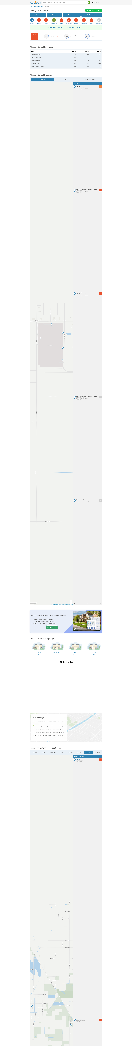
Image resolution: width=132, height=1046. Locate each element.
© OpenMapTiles (67, 604)
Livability (93, 2)
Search (31, 6)
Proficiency (42, 79)
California (36, 6)
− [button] (71, 603)
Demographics (71, 14)
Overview (38, 14)
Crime (61, 752)
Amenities (44, 752)
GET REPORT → (52, 627)
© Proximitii (53, 604)
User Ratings (97, 752)
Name (66, 79)
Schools (88, 752)
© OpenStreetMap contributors (60, 604)
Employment (70, 752)
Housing (79, 752)
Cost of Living (53, 752)
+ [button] (71, 601)
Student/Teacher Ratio (90, 79)
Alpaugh (42, 6)
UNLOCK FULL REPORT (94, 10)
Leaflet (72, 604)
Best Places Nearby (91, 14)
